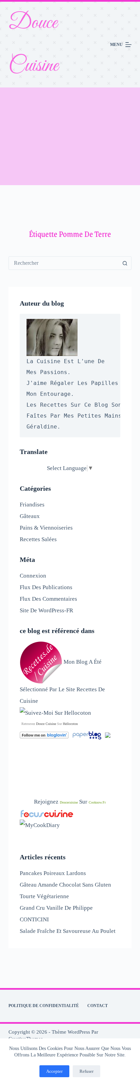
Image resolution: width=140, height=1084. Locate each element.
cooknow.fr (97, 802)
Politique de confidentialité (43, 1005)
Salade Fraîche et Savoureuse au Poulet (68, 931)
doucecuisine (69, 802)
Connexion (33, 575)
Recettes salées (38, 539)
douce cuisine (46, 724)
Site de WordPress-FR (46, 610)
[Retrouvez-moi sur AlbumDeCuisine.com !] (107, 734)
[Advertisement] (70, 136)
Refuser (86, 1071)
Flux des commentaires (48, 599)
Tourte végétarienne (44, 896)
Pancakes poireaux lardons (53, 873)
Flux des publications (46, 587)
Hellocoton (70, 724)
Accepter (54, 1071)
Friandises (32, 504)
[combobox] (64, 263)
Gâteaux (30, 516)
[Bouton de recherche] (124, 263)
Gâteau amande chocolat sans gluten (65, 884)
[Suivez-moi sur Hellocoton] (55, 712)
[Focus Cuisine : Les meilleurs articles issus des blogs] (47, 813)
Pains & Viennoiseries (46, 527)
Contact (97, 1005)
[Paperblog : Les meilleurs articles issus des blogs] (87, 734)
